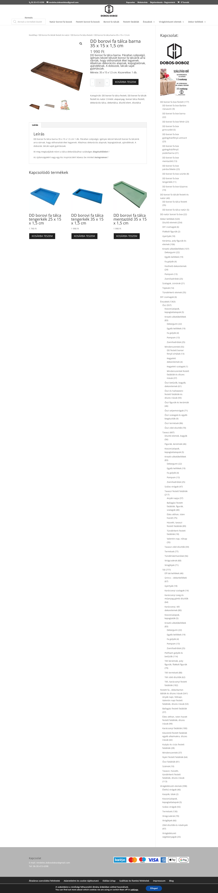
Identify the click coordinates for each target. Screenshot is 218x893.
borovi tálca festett (135, 99)
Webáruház (142, 2)
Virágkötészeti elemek (170, 22)
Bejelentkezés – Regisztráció (162, 2)
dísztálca (136, 102)
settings (134, 889)
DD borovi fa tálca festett (82, 35)
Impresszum (159, 880)
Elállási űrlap (109, 880)
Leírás (35, 125)
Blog (171, 880)
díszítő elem (125, 102)
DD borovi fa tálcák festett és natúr (54, 35)
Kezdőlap (33, 35)
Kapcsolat (130, 2)
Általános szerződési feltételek (44, 880)
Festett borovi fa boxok (88, 22)
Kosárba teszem (125, 82)
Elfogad (153, 888)
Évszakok (147, 22)
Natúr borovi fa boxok (61, 22)
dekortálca (112, 102)
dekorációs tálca (98, 102)
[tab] (35, 125)
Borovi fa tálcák (111, 22)
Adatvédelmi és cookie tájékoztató (81, 880)
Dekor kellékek (195, 22)
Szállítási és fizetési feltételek (134, 880)
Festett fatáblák (131, 22)
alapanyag (119, 99)
